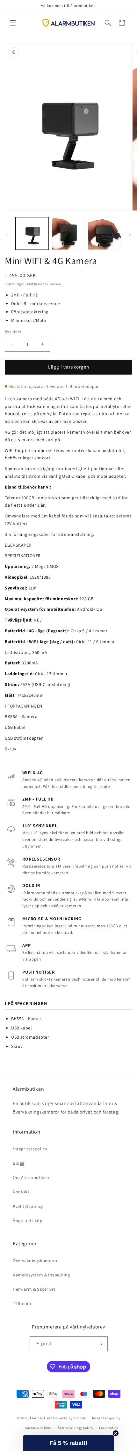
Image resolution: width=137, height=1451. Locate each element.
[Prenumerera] (100, 1343)
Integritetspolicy (30, 1149)
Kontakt (21, 1192)
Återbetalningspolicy (75, 1428)
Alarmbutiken (41, 1418)
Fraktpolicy (108, 1428)
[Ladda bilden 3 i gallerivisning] (104, 233)
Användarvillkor (38, 1428)
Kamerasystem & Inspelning (41, 1275)
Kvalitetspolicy (28, 1206)
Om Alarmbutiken (31, 1177)
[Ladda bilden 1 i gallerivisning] (32, 233)
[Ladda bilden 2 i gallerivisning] (68, 233)
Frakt (29, 284)
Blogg (19, 1163)
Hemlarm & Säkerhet (34, 1289)
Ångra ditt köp (27, 1220)
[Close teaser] (115, 1433)
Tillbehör (22, 1303)
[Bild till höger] (130, 235)
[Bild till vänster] (7, 235)
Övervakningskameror (35, 1260)
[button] (13, 23)
